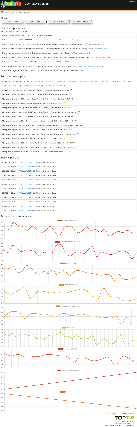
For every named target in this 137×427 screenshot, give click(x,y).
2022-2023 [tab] (39, 81)
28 (32, 49)
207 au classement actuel (97, 49)
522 (17, 53)
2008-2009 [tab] (50, 85)
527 (60, 103)
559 (21, 40)
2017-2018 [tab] (83, 81)
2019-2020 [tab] (61, 81)
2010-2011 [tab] (28, 85)
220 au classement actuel (93, 44)
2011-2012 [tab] (17, 85)
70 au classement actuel (80, 53)
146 (29, 70)
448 (71, 121)
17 (70, 94)
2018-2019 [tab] (72, 81)
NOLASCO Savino (12, 22)
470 (65, 130)
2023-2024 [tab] (28, 81)
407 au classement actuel (74, 62)
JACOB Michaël (35, 22)
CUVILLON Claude (24, 12)
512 (24, 66)
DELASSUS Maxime (58, 22)
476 (59, 138)
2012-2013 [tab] (6, 85)
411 (73, 147)
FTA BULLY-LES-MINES (27, 162)
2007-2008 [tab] (61, 85)
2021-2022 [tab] (50, 81)
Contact (131, 414)
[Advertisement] (90, 5)
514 (68, 143)
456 (79, 125)
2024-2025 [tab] (17, 81)
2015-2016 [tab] (105, 81)
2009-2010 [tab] (39, 85)
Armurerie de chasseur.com (125, 423)
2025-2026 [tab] (6, 81)
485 (74, 134)
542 (26, 62)
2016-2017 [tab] (94, 81)
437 (66, 152)
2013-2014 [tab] (127, 81)
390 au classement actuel (93, 66)
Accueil (5, 12)
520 (65, 108)
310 (66, 99)
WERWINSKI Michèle (80, 22)
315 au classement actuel (100, 57)
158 (21, 35)
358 (28, 44)
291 (65, 90)
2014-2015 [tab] (116, 81)
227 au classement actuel (67, 40)
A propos (108, 414)
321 (72, 116)
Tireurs (12, 12)
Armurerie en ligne (128, 421)
